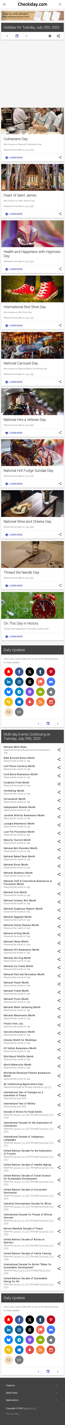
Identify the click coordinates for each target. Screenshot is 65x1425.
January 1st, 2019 (21, 1231)
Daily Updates (14, 650)
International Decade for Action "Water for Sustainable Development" (28, 1266)
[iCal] (51, 702)
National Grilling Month (17, 933)
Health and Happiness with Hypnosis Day (32, 254)
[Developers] (19, 712)
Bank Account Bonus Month (19, 758)
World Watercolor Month (17, 1064)
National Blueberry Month (18, 872)
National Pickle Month (16, 990)
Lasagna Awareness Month (19, 823)
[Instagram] (19, 681)
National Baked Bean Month (19, 856)
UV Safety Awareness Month (20, 1048)
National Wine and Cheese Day (27, 521)
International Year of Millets (20, 1103)
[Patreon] (40, 681)
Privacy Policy (12, 1414)
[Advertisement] (32, 73)
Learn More (14, 158)
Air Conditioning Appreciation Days (24, 1084)
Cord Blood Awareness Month (21, 774)
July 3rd (47, 1087)
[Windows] (19, 702)
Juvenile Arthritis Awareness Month (24, 815)
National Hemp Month (16, 941)
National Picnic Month (16, 999)
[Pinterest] (51, 671)
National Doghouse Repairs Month (23, 908)
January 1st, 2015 (21, 1220)
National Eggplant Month (18, 916)
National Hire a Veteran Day (25, 420)
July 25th (29, 150)
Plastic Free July (13, 1023)
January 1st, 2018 (21, 1157)
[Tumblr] (40, 671)
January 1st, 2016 (21, 1206)
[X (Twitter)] (30, 671)
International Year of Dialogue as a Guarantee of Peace (23, 1094)
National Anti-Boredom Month (20, 848)
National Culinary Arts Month (20, 900)
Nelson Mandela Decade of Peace (23, 1228)
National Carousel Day (21, 363)
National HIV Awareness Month (21, 949)
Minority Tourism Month (17, 840)
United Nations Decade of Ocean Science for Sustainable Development (27, 1177)
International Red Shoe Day (25, 307)
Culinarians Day (16, 139)
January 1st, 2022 (21, 1143)
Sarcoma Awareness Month (19, 1031)
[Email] (8, 712)
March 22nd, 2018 (21, 1270)
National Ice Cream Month (18, 966)
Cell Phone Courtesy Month (19, 766)
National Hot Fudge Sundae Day (28, 470)
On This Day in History (21, 623)
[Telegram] (19, 691)
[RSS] (40, 702)
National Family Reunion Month (21, 925)
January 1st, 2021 (21, 1115)
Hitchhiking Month (14, 790)
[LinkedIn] (8, 681)
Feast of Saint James (20, 195)
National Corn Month (15, 892)
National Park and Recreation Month (24, 974)
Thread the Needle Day (21, 572)
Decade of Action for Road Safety (23, 1111)
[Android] (40, 691)
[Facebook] (19, 671)
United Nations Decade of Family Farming (27, 1253)
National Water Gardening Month (22, 1007)
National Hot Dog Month (17, 958)
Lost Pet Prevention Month (19, 831)
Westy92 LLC (29, 1408)
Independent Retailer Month (20, 807)
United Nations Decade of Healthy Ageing (27, 1164)
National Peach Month (16, 982)
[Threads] (30, 681)
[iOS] (51, 691)
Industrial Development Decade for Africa (27, 1203)
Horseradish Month (15, 799)
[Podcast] (30, 691)
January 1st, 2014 (21, 1284)
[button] (4, 4)
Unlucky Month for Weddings (20, 1040)
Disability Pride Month (16, 782)
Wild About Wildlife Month (19, 1056)
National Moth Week (15, 747)
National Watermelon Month (19, 1015)
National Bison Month (16, 864)
